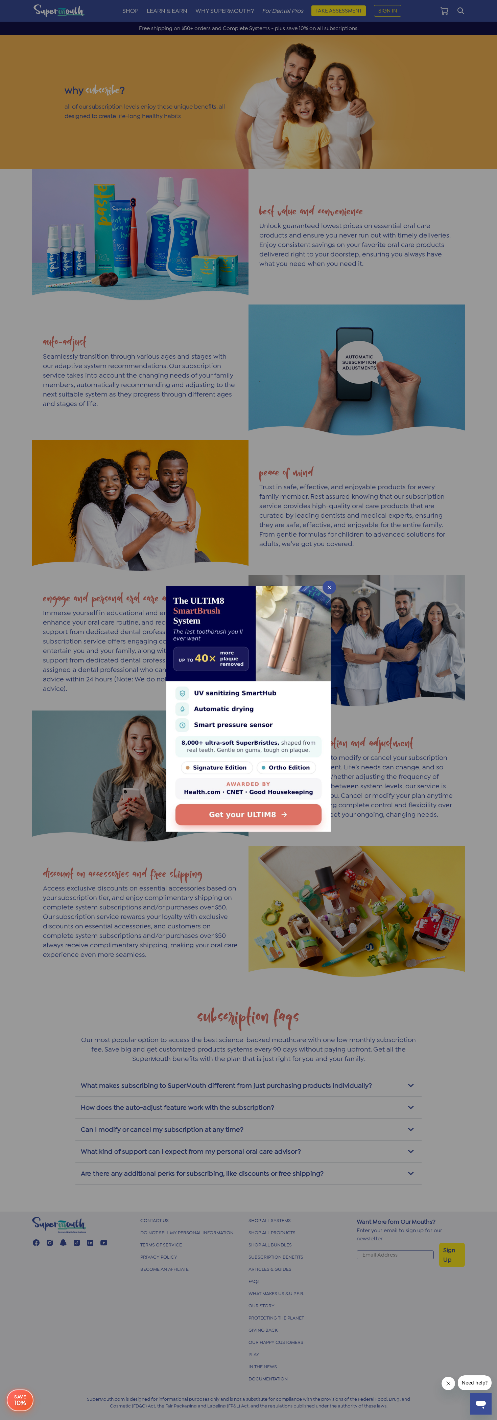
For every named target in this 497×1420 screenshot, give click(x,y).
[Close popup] (329, 587)
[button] (248, 710)
